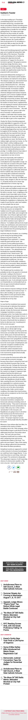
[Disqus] (14, 495)
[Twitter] (14, 467)
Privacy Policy (23, 713)
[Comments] (18, 467)
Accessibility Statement (14, 714)
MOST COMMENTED (5, 634)
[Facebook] (9, 467)
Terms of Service (15, 713)
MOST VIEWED (4, 581)
